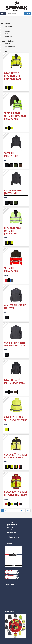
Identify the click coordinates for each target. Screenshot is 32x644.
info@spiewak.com (11, 532)
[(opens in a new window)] (13, 556)
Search (28, 13)
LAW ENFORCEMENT (9, 570)
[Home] (16, 6)
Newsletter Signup (14, 537)
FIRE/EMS (7, 573)
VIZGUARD (7, 578)
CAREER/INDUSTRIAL (9, 576)
